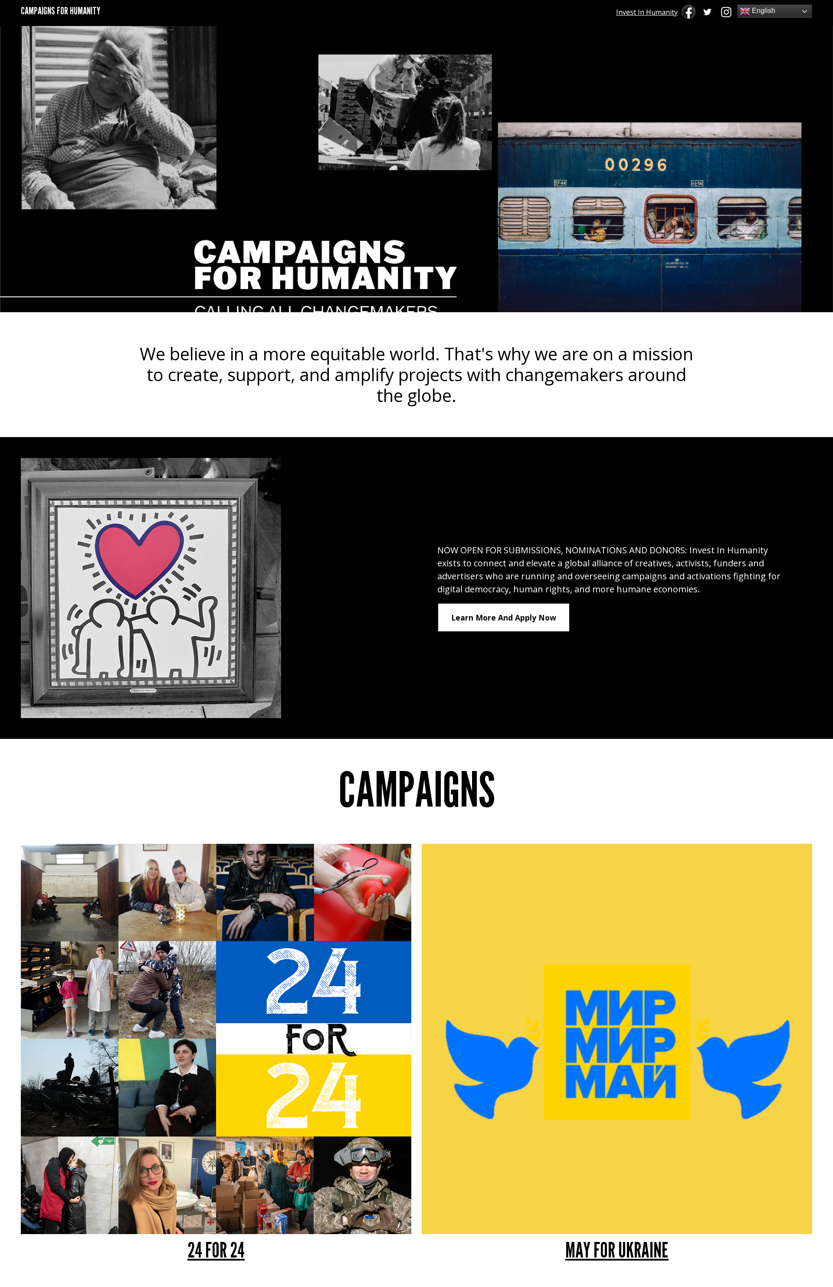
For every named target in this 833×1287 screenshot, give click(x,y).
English (762, 10)
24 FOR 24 (216, 1250)
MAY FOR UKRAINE (617, 1250)
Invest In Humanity (647, 12)
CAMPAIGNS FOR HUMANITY (60, 10)
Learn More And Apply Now (503, 617)
